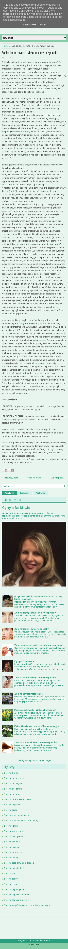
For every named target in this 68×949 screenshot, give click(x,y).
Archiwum (40, 493)
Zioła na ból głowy (12, 794)
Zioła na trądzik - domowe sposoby (31, 629)
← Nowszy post (10, 477)
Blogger (47, 760)
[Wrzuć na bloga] (6, 470)
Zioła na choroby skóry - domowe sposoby (35, 677)
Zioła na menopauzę (13, 836)
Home (5, 46)
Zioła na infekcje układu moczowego (21, 820)
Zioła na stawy (10, 879)
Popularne (9, 493)
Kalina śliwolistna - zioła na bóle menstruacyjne (36, 726)
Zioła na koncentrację (14, 831)
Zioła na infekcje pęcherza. (16, 815)
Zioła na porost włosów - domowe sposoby (35, 742)
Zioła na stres (10, 884)
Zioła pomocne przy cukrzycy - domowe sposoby (38, 645)
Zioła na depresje (12, 804)
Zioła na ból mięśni (13, 783)
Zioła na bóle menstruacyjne (17, 799)
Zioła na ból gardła (13, 789)
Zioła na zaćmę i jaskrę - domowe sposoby (35, 612)
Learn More (29, 24)
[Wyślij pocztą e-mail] (3, 470)
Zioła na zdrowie (42, 940)
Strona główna (34, 477)
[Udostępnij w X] (9, 470)
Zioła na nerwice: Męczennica (28, 694)
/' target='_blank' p (35, 945)
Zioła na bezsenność (14, 778)
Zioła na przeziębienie (14, 868)
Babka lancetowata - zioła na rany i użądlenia (29, 52)
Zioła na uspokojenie (14, 889)
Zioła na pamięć (11, 857)
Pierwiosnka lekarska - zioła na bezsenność (35, 710)
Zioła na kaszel (11, 826)
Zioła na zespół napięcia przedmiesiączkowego (27, 905)
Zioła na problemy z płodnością (19, 863)
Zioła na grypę (10, 810)
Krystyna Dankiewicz (17, 508)
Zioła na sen (9, 873)
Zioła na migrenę (12, 841)
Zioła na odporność (13, 852)
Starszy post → (58, 477)
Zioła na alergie (11, 773)
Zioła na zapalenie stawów (16, 900)
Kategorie (25, 493)
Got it (43, 24)
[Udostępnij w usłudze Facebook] (12, 470)
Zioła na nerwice (11, 847)
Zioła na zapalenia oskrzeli (16, 894)
